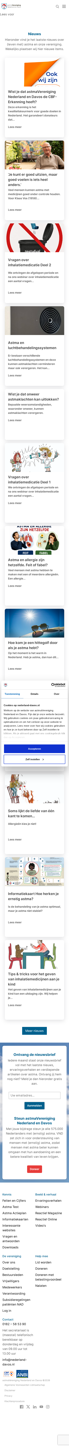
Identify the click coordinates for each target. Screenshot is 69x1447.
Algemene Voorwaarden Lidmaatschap (24, 1385)
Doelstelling (11, 1268)
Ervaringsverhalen (48, 1201)
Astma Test (10, 1207)
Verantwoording (13, 1293)
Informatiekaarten (15, 1219)
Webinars (42, 1207)
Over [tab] (56, 694)
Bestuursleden (12, 1275)
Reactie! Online (46, 1219)
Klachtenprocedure (14, 1401)
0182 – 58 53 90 (14, 1324)
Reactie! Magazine (48, 1213)
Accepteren (34, 748)
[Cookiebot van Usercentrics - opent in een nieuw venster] (51, 685)
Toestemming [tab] (12, 694)
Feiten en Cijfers (14, 1201)
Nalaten (41, 1286)
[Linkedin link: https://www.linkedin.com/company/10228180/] (35, 1406)
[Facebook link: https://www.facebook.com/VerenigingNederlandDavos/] (21, 1406)
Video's (40, 1225)
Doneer (34, 1169)
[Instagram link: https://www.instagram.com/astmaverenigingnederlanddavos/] (47, 1406)
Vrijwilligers (10, 1281)
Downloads (10, 1247)
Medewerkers (12, 1287)
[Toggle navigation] (64, 6)
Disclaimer (9, 1390)
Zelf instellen (33, 759)
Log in (6, 1311)
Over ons (8, 1262)
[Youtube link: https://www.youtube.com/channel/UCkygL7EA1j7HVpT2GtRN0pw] (41, 1406)
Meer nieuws (34, 1031)
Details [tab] (35, 694)
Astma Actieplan (14, 1213)
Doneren (41, 1268)
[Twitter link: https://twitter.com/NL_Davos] (28, 1406)
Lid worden (43, 1262)
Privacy (8, 1395)
